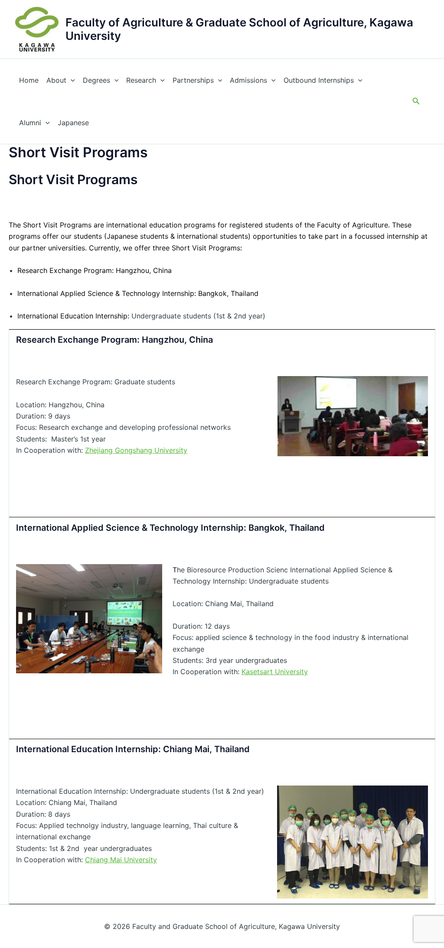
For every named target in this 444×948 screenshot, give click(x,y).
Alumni (30, 122)
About (56, 80)
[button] (416, 101)
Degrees (96, 80)
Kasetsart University (275, 671)
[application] (70, 80)
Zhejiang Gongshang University (136, 450)
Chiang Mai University (121, 859)
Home (29, 80)
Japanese (73, 122)
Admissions (248, 80)
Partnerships (193, 80)
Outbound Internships (319, 80)
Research (141, 80)
